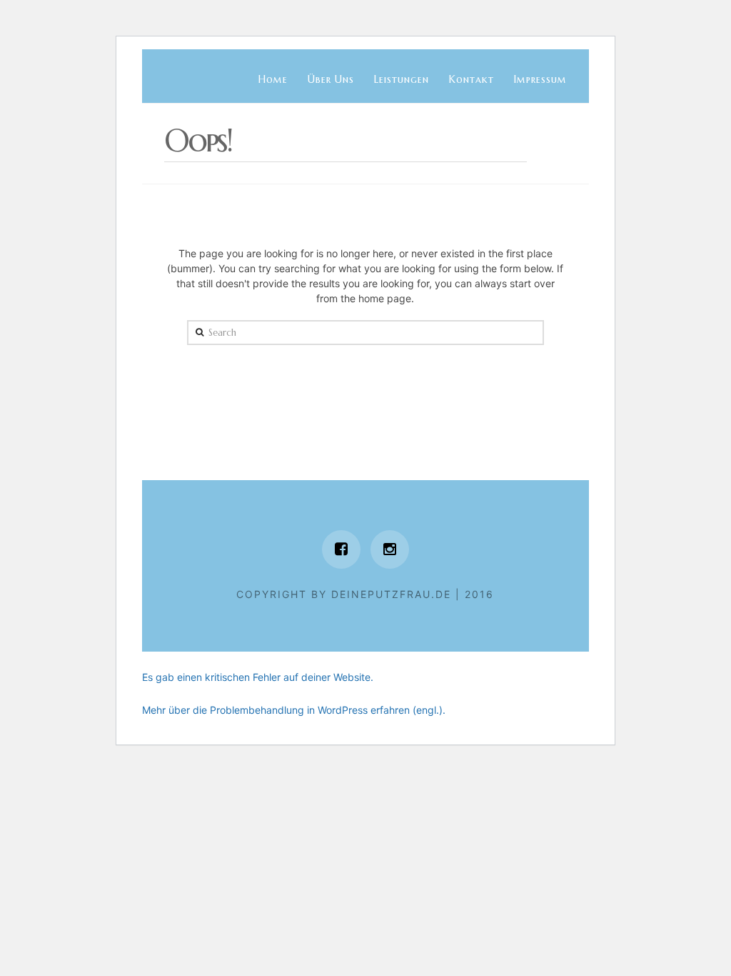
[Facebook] (341, 549)
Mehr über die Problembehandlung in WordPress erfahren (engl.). (293, 710)
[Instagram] (389, 549)
